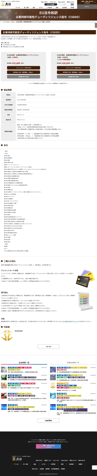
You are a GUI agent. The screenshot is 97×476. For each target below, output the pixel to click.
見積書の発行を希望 (23, 77)
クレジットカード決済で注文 (23, 68)
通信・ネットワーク (82, 367)
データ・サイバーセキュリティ (21, 409)
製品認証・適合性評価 (19, 377)
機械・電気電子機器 (19, 407)
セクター (11, 369)
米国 (73, 385)
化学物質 (11, 395)
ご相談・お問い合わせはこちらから (87, 2)
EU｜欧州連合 (67, 367)
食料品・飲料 (28, 393)
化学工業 (76, 395)
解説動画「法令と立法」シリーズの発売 (66, 390)
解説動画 (66, 383)
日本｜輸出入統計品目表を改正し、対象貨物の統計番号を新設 (23, 372)
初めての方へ (44, 2)
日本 (16, 367)
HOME (7, 22)
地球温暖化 (17, 385)
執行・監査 (66, 387)
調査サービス (47, 460)
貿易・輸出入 (28, 367)
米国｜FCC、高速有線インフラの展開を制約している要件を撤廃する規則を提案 (27, 411)
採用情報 (47, 468)
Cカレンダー (53, 2)
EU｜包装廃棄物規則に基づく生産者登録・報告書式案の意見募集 (72, 380)
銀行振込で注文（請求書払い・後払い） (23, 72)
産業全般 (80, 375)
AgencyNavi (61, 2)
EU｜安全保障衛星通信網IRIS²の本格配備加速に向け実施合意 (71, 372)
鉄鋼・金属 (17, 369)
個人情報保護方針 (55, 468)
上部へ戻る (48, 346)
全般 (21, 367)
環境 (60, 377)
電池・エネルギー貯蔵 (31, 377)
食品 (16, 395)
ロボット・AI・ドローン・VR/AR (71, 409)
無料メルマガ (70, 2)
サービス (60, 383)
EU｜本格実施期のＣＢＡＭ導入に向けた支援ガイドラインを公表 (23, 388)
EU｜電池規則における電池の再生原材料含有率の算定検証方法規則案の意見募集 (27, 379)
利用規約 (63, 468)
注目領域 (11, 377)
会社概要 (42, 468)
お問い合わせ (81, 460)
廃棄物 (65, 377)
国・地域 (11, 367)
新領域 (60, 369)
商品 (13, 22)
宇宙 (65, 369)
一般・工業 (66, 397)
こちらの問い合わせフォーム (69, 321)
